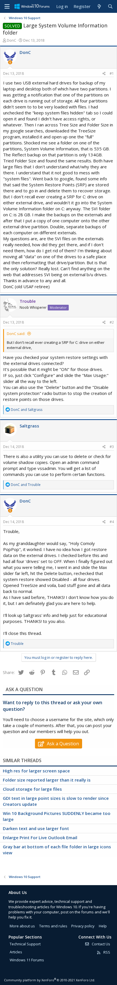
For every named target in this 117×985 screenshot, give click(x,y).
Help (103, 926)
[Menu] (7, 6)
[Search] (110, 6)
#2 (112, 322)
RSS (106, 952)
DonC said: (16, 333)
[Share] (104, 73)
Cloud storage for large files (32, 789)
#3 (112, 446)
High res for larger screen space (36, 771)
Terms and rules (53, 926)
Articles (16, 951)
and (26, 409)
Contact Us (100, 943)
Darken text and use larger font (36, 828)
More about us (22, 926)
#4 (112, 521)
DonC (11, 40)
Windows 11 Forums (27, 959)
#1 (112, 73)
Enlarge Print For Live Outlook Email (40, 837)
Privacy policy (83, 926)
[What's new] (99, 6)
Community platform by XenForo (49, 980)
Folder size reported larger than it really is (47, 780)
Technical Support (25, 943)
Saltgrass (29, 426)
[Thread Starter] (10, 62)
